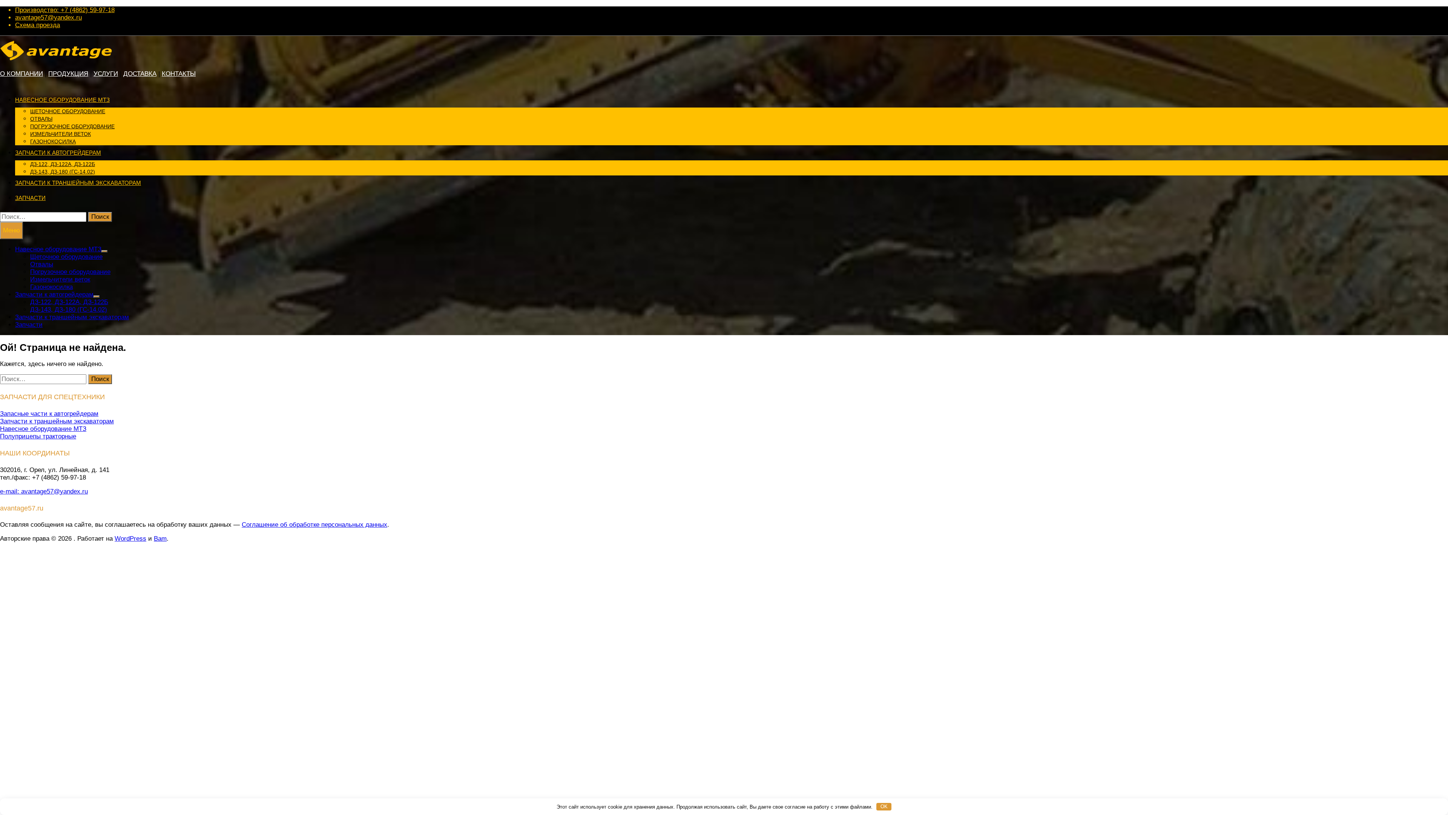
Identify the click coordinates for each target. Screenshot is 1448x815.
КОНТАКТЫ (179, 73)
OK (884, 806)
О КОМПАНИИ (21, 73)
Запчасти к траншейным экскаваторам (78, 183)
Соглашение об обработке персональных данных (314, 524)
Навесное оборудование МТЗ (62, 100)
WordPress (130, 538)
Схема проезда (37, 25)
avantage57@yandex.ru (48, 17)
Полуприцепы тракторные (38, 436)
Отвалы (41, 119)
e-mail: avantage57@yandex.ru (44, 491)
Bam (160, 538)
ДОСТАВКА (139, 73)
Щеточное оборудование (67, 111)
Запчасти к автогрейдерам (58, 152)
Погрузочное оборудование (72, 126)
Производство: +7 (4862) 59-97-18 (65, 10)
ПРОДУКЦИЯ (68, 73)
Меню (11, 230)
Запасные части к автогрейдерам (49, 413)
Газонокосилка (53, 141)
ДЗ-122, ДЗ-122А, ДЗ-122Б (62, 164)
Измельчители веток (60, 134)
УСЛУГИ (106, 73)
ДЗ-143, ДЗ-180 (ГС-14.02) (62, 172)
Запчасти (30, 198)
